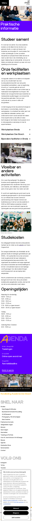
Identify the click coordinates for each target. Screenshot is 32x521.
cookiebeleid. (7, 504)
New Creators (6, 419)
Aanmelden (4, 432)
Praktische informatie (7, 422)
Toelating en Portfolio (7, 435)
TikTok (3, 465)
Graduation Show (6, 445)
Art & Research (6, 414)
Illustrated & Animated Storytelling (12, 411)
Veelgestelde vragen (7, 424)
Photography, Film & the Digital (11, 417)
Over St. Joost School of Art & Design (11, 437)
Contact (3, 450)
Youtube (3, 467)
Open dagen (4, 429)
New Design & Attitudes (9, 409)
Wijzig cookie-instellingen (16, 389)
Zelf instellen (16, 517)
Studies (3, 406)
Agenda (3, 442)
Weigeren (16, 513)
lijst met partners (19, 502)
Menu (4, 3)
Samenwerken (5, 448)
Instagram (4, 462)
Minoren (3, 427)
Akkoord (16, 508)
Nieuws (3, 440)
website (21, 245)
